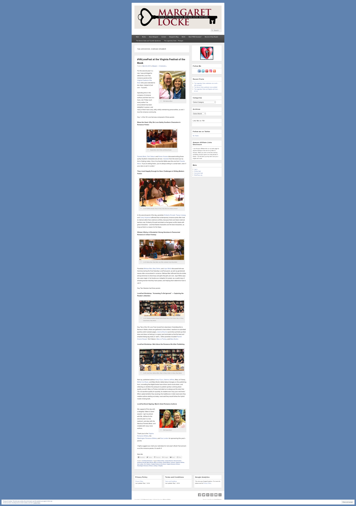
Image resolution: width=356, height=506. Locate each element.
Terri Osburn (151, 156)
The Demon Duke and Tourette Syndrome (148, 41)
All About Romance (147, 461)
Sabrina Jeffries (169, 379)
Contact (163, 37)
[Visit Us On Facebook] (199, 72)
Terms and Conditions (171, 481)
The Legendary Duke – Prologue (173, 41)
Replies (160, 466)
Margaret (154, 66)
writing (155, 466)
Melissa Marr (148, 268)
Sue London (164, 438)
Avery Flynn (159, 379)
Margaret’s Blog (173, 37)
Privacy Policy (139, 481)
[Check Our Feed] (214, 72)
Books (144, 37)
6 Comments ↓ (163, 66)
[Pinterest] (207, 494)
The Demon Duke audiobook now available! (205, 87)
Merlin (183, 37)
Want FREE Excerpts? (195, 37)
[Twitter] (203, 494)
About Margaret (153, 37)
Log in (195, 169)
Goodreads (220, 494)
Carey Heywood (145, 217)
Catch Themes (218, 499)
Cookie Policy (36, 502)
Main (137, 37)
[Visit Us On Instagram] (210, 72)
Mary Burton (174, 339)
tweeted (166, 159)
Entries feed (197, 171)
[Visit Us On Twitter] (203, 72)
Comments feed (198, 173)
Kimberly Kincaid (169, 215)
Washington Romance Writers (147, 438)
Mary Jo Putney (161, 339)
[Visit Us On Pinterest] (207, 72)
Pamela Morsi (141, 156)
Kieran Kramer (163, 156)
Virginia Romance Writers (173, 464)
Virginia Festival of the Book (158, 464)
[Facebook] (199, 494)
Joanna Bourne (162, 332)
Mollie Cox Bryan (143, 382)
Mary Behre (156, 268)
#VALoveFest (160, 461)
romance (173, 462)
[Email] (215, 494)
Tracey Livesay (181, 215)
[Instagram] (211, 494)
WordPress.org (198, 175)
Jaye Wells (167, 268)
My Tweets (196, 136)
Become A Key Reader (211, 37)
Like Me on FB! (199, 121)
